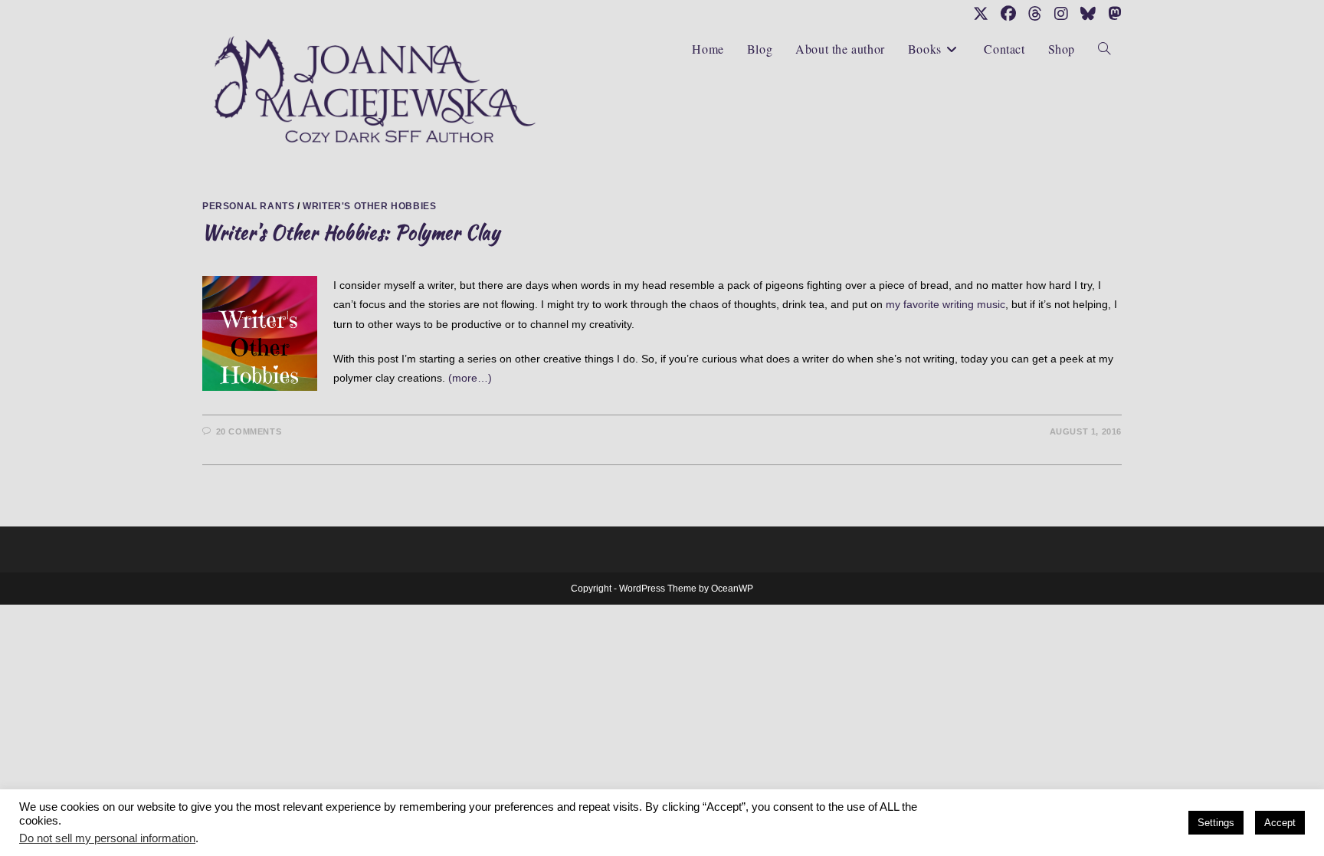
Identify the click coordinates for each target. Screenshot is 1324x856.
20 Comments (249, 431)
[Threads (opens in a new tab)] (1035, 13)
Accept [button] (1280, 822)
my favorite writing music (945, 304)
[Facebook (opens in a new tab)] (1008, 13)
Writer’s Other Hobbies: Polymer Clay (351, 232)
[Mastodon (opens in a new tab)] (1112, 13)
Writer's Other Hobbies (369, 206)
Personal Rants (248, 206)
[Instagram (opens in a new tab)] (1061, 13)
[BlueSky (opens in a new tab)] (1088, 13)
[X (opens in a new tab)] (981, 13)
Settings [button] (1216, 822)
